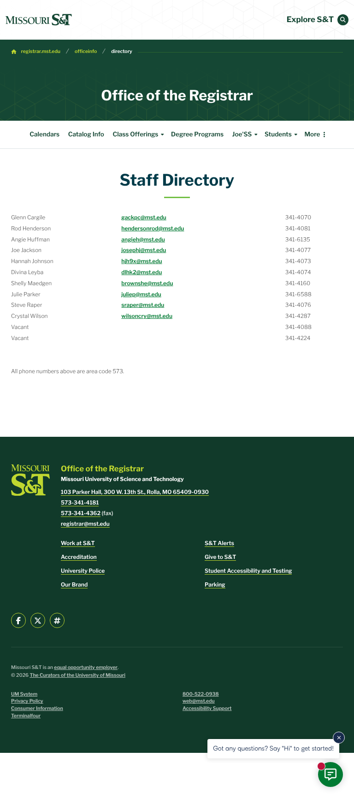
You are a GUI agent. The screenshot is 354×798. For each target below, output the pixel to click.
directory (121, 51)
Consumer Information (37, 708)
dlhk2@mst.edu (141, 272)
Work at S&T (78, 543)
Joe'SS (242, 134)
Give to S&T (220, 556)
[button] (342, 19)
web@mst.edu (199, 701)
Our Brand (74, 584)
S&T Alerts (219, 543)
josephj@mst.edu (143, 249)
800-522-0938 (201, 694)
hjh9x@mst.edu (141, 261)
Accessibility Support (207, 708)
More (312, 134)
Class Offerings (135, 134)
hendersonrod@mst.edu (152, 228)
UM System (24, 694)
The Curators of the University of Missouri (77, 675)
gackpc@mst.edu (143, 217)
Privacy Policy (27, 701)
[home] (39, 20)
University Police (83, 570)
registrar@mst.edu (85, 523)
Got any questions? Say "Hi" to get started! (273, 748)
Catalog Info (86, 134)
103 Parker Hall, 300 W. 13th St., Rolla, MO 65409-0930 (135, 491)
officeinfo (86, 51)
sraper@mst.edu (142, 304)
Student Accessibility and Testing (248, 570)
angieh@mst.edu (143, 239)
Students (278, 134)
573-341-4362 (80, 513)
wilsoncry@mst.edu (146, 315)
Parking (215, 584)
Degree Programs (197, 134)
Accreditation (79, 556)
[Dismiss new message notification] (339, 738)
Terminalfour (26, 716)
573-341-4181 (80, 502)
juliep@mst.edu (141, 294)
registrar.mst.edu (40, 51)
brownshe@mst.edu (147, 283)
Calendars (44, 134)
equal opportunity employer (86, 667)
